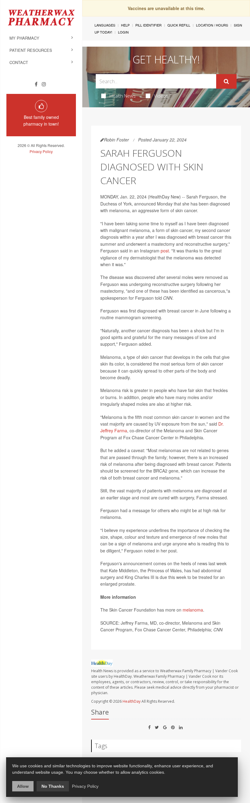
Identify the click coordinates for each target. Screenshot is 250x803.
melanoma (193, 610)
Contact (18, 62)
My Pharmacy (24, 38)
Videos (161, 96)
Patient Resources (30, 50)
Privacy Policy (41, 151)
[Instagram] (44, 84)
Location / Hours (212, 25)
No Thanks (52, 786)
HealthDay (132, 701)
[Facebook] (36, 84)
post (165, 251)
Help (125, 25)
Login (123, 32)
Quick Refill (178, 25)
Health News (122, 96)
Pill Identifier (148, 25)
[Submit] (226, 81)
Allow (23, 786)
